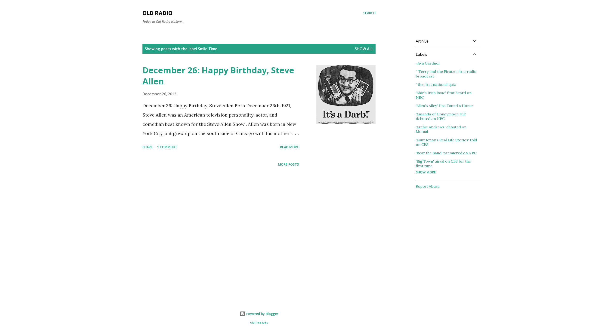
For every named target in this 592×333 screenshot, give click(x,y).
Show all (364, 48)
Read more (289, 147)
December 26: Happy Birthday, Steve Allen (218, 76)
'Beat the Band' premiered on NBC (446, 153)
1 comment (167, 147)
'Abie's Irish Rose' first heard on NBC (444, 95)
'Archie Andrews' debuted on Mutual (441, 129)
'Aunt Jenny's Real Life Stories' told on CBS (446, 142)
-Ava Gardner (428, 63)
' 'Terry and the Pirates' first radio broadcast (446, 73)
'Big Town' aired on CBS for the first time (443, 163)
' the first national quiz (436, 84)
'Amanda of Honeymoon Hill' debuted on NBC (441, 116)
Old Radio (157, 13)
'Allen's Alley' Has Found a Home (444, 105)
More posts (288, 164)
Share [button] (147, 147)
